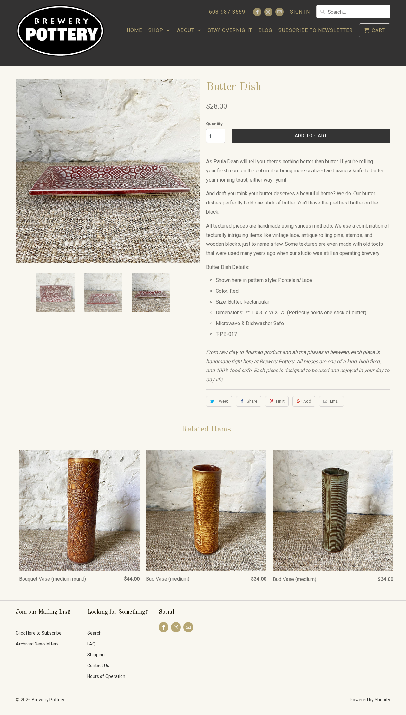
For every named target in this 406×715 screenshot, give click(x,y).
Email (335, 401)
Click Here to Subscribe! (39, 633)
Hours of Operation (106, 676)
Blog (265, 30)
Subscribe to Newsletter (315, 30)
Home (134, 30)
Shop (156, 30)
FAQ (91, 643)
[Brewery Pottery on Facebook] (257, 12)
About (186, 30)
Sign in (300, 12)
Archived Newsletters (37, 643)
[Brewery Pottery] (60, 33)
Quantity (214, 123)
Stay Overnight (230, 30)
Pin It (280, 401)
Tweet (222, 401)
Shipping (96, 654)
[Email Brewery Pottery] (279, 12)
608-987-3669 (227, 12)
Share (252, 401)
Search (94, 633)
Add (307, 401)
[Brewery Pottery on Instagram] (268, 12)
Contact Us (98, 665)
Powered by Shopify (370, 699)
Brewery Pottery (48, 699)
